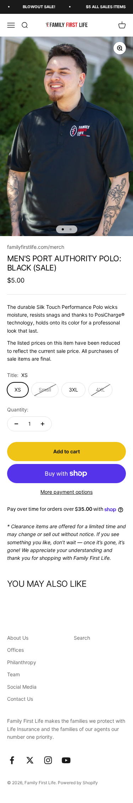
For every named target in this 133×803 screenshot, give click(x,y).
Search (82, 638)
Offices (15, 650)
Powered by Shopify (78, 782)
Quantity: (17, 409)
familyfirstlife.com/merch (35, 247)
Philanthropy (21, 662)
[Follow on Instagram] (48, 760)
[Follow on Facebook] (12, 760)
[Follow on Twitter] (30, 760)
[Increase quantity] (42, 424)
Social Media (22, 687)
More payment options (66, 492)
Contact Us (20, 699)
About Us (17, 638)
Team (13, 674)
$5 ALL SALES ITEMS (101, 6)
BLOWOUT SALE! (34, 6)
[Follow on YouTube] (66, 760)
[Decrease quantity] (16, 424)
